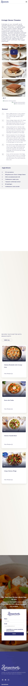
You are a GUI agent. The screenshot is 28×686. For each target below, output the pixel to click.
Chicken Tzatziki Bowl (10, 435)
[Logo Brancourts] (5, 2)
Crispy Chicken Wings (10, 471)
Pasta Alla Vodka (9, 400)
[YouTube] (5, 680)
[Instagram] (8, 680)
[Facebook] (2, 680)
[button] (26, 1)
